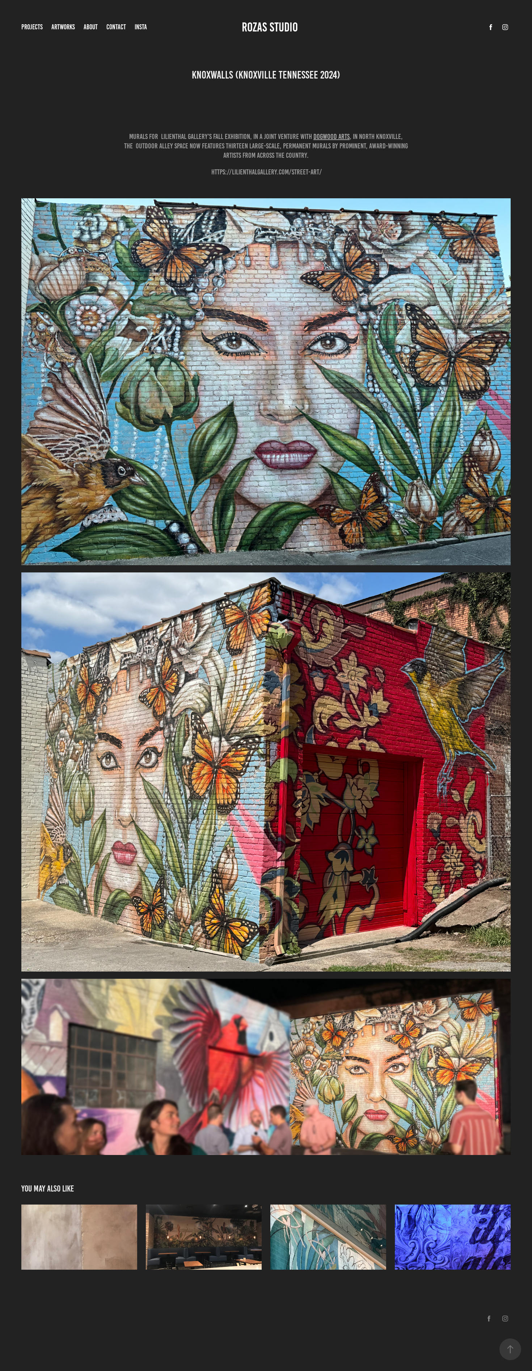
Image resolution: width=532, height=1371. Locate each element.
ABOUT (91, 27)
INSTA (141, 27)
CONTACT (116, 27)
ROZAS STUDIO (271, 27)
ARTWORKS (63, 27)
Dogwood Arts (331, 136)
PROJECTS (32, 27)
